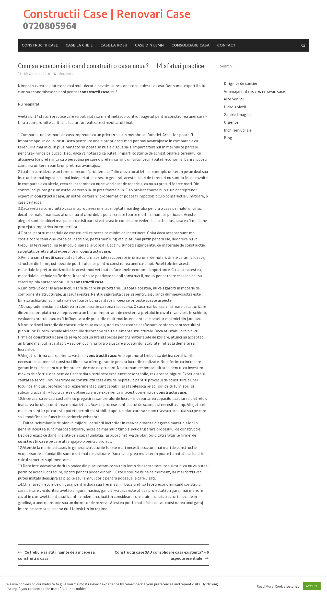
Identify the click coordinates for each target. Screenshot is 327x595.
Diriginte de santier (241, 83)
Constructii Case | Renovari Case (107, 13)
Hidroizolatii (235, 106)
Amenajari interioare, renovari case (254, 91)
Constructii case (40, 45)
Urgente (231, 122)
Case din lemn (149, 45)
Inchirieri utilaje (238, 130)
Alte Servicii (234, 98)
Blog (228, 137)
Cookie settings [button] (287, 586)
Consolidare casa (190, 45)
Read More (265, 586)
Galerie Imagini (237, 114)
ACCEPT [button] (312, 586)
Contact (226, 45)
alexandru (66, 73)
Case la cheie (79, 45)
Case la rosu (113, 45)
